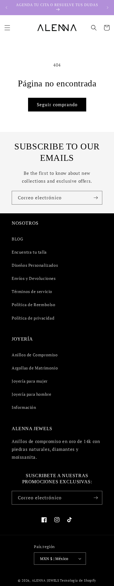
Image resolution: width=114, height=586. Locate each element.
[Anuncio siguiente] (107, 7)
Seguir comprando (57, 104)
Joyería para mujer (30, 381)
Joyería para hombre (31, 394)
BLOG (17, 239)
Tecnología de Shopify (78, 580)
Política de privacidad (33, 318)
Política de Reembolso (34, 304)
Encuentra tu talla (29, 252)
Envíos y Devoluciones (34, 278)
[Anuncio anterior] (6, 7)
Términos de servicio (32, 291)
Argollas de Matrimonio (35, 368)
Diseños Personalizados (35, 265)
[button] (7, 27)
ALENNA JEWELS (45, 580)
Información (24, 407)
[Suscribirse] (95, 198)
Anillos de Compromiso (35, 354)
